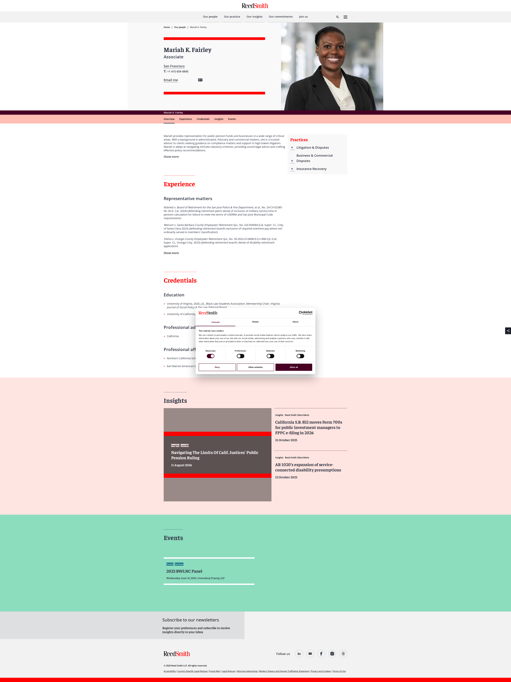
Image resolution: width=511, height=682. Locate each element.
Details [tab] (255, 322)
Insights (218, 119)
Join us (303, 16)
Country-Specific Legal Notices (192, 671)
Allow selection (255, 367)
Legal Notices (228, 671)
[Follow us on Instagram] (332, 653)
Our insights (255, 16)
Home (167, 27)
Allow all (294, 367)
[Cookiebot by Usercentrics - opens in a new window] (300, 313)
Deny (217, 367)
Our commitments (281, 16)
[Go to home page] (255, 5)
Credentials (203, 119)
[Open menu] (345, 17)
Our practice (232, 16)
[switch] (240, 356)
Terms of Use (339, 671)
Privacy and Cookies (321, 671)
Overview (169, 119)
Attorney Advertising (247, 671)
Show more (171, 253)
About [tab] (295, 322)
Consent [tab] (216, 322)
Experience (185, 119)
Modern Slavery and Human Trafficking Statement (284, 671)
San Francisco (174, 66)
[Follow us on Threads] (343, 653)
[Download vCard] (200, 80)
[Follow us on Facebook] (321, 653)
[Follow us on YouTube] (310, 653)
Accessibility (170, 671)
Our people (210, 16)
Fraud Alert (214, 671)
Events (232, 119)
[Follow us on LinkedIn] (299, 653)
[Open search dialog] (337, 17)
